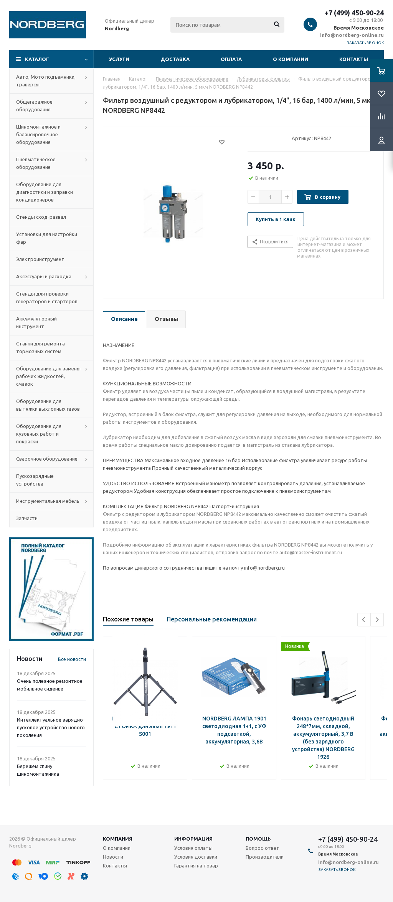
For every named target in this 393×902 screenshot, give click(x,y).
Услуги (119, 59)
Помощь (258, 838)
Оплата (231, 59)
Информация (193, 838)
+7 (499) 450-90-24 (354, 12)
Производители (265, 856)
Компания (117, 838)
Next (377, 619)
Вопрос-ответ (262, 848)
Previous (364, 619)
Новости (113, 856)
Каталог (37, 59)
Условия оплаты (193, 848)
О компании (290, 59)
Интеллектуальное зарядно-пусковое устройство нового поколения (51, 727)
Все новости (72, 659)
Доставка (175, 59)
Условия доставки (195, 856)
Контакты (353, 59)
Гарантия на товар (196, 865)
